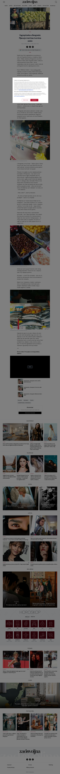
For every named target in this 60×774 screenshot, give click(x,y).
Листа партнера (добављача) (19, 96)
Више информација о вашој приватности (26, 89)
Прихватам (34, 100)
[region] (30, 90)
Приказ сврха (25, 100)
